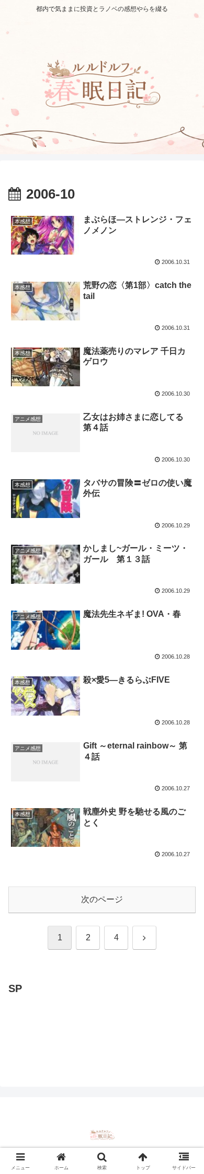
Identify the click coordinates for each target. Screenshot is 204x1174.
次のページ (102, 899)
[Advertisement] (92, 1024)
